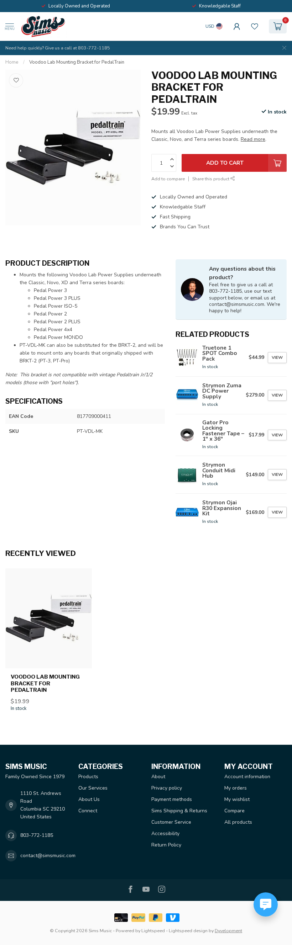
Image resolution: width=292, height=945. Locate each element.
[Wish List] (254, 26)
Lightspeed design (188, 931)
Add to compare (168, 179)
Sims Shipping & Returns (179, 810)
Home (12, 62)
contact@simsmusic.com (47, 855)
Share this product (211, 179)
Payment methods (171, 799)
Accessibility (165, 833)
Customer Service (171, 822)
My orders (235, 788)
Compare (234, 810)
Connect (87, 810)
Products (88, 776)
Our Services (93, 788)
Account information (247, 776)
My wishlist (237, 799)
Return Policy (166, 845)
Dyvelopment (228, 931)
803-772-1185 (36, 835)
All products (238, 822)
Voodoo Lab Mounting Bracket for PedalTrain (76, 62)
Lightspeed (153, 931)
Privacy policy (166, 788)
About (158, 776)
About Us (89, 799)
